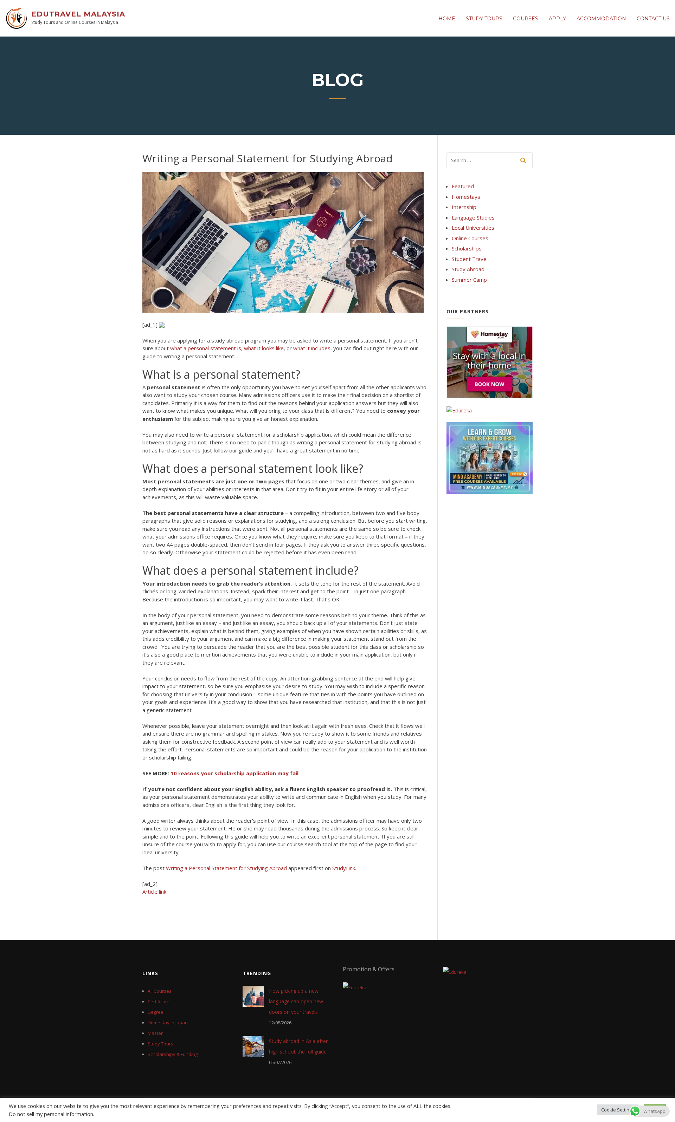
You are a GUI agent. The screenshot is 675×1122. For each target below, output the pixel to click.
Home (446, 18)
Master (155, 1033)
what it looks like (264, 348)
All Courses (160, 991)
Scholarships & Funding (173, 1054)
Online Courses (470, 238)
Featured (463, 186)
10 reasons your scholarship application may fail (234, 773)
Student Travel (470, 258)
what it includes (311, 348)
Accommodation (601, 18)
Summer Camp (469, 279)
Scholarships (467, 248)
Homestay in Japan (168, 1022)
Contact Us (653, 18)
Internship (464, 206)
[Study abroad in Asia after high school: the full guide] (253, 1046)
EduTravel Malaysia (78, 14)
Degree (155, 1012)
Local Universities (473, 227)
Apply (557, 18)
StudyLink (343, 868)
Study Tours (484, 18)
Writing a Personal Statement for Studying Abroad (226, 868)
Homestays (466, 196)
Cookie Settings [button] (617, 1110)
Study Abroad (468, 269)
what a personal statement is (205, 348)
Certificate (158, 1001)
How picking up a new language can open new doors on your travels (296, 1001)
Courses (525, 18)
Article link (154, 891)
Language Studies (473, 217)
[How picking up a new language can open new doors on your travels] (253, 995)
